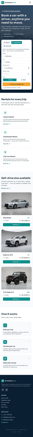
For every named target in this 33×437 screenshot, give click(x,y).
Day (11, 79)
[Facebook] (2, 389)
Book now (15, 224)
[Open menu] (30, 2)
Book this (5, 124)
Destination (17, 42)
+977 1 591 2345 (7, 414)
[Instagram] (6, 389)
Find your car (5, 188)
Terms (19, 431)
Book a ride (4, 407)
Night (24, 79)
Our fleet (3, 404)
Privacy (14, 431)
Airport (8, 42)
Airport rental (4, 398)
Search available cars (17, 84)
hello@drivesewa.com (9, 417)
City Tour (8, 46)
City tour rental (5, 402)
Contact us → (5, 422)
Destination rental (5, 400)
